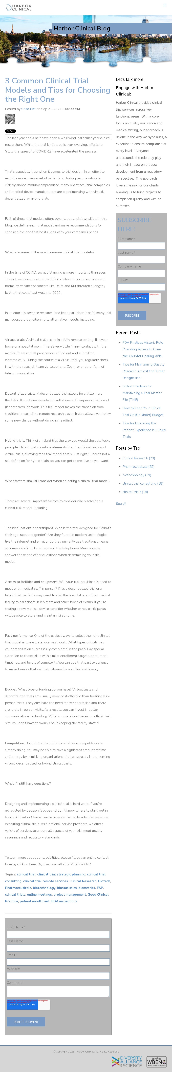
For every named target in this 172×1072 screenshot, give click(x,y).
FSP (100, 888)
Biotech (104, 881)
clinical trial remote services (45, 881)
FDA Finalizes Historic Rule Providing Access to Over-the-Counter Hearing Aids (143, 349)
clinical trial (26, 874)
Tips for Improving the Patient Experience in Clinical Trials (144, 430)
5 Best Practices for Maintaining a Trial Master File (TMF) (142, 393)
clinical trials (15, 894)
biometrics (86, 888)
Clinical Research (83, 881)
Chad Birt (28, 109)
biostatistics (67, 888)
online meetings (39, 894)
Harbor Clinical (85, 1052)
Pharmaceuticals (18, 888)
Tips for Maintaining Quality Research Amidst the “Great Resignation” (144, 371)
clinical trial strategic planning (61, 874)
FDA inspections (64, 901)
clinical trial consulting (143, 483)
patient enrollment (35, 901)
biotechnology (44, 888)
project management (70, 894)
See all (121, 503)
